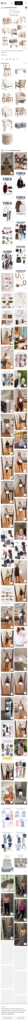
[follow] (26, 7)
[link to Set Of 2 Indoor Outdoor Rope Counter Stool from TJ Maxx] (20, 111)
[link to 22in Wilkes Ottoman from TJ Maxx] (7, 138)
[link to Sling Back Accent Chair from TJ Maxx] (7, 84)
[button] (26, 3)
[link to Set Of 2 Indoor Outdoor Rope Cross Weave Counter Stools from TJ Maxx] (7, 98)
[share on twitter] (13, 59)
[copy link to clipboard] (17, 59)
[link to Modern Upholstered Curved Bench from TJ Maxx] (20, 71)
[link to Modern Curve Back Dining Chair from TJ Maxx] (7, 125)
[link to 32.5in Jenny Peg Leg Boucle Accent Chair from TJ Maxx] (7, 111)
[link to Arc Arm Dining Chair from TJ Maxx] (20, 98)
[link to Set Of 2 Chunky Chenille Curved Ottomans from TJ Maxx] (20, 125)
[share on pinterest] (10, 59)
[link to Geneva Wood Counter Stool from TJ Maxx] (7, 71)
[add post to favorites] (24, 46)
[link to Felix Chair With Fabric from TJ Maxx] (20, 84)
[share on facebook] (6, 59)
